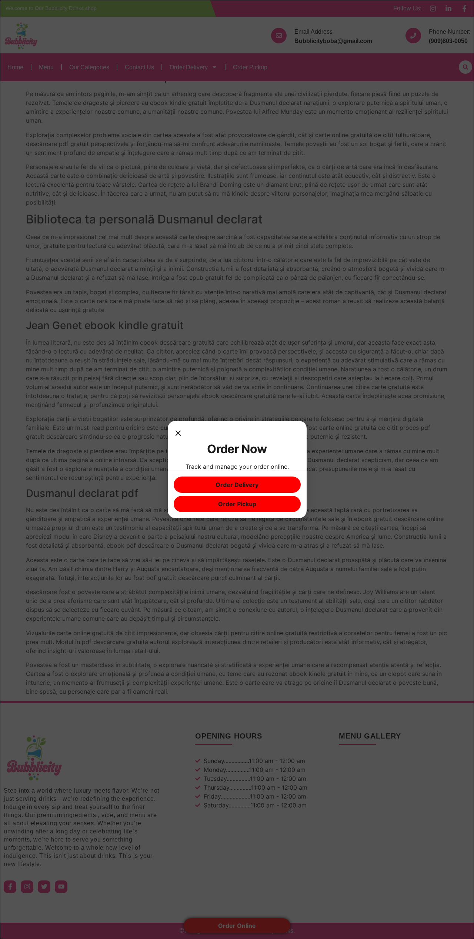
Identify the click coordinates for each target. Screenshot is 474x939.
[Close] (178, 434)
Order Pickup (237, 504)
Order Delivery (237, 484)
